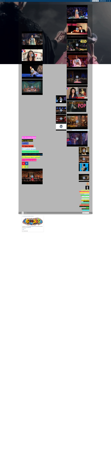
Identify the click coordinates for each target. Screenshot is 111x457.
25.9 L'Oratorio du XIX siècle (30, 151)
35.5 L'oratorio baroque (29, 149)
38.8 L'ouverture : (85, 210)
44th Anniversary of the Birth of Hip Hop (28, 216)
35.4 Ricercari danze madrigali (31, 157)
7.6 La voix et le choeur (85, 199)
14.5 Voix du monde (86, 197)
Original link (24, 228)
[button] (109, 1)
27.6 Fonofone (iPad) (85, 190)
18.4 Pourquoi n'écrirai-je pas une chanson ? (80, 130)
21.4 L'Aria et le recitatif (85, 202)
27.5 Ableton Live (85, 196)
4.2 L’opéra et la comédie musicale (32, 154)
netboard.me (103, 0)
